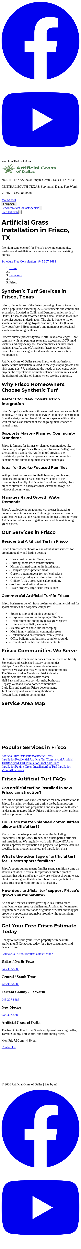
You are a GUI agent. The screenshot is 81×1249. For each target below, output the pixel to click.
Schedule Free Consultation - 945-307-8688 (29, 261)
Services (7, 208)
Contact (24, 208)
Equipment (9, 203)
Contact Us (9, 1047)
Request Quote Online (39, 953)
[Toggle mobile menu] (20, 212)
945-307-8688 (10, 969)
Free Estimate (10, 212)
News (15, 208)
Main (5, 200)
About (12, 200)
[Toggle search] (40, 208)
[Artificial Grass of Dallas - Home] (29, 173)
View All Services (13, 770)
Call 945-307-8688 (13, 953)
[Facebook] (40, 78)
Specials (34, 208)
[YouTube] (40, 157)
